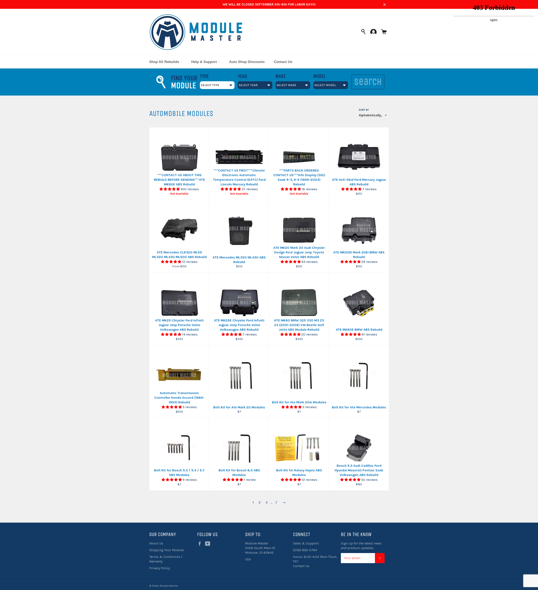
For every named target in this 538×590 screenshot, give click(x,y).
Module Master (169, 585)
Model (319, 76)
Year (242, 76)
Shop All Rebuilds (164, 62)
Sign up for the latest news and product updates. (361, 545)
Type (204, 76)
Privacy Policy (159, 568)
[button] (170, 189)
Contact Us (283, 62)
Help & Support (204, 62)
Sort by (364, 109)
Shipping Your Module (166, 550)
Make (281, 76)
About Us (156, 543)
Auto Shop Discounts (247, 62)
